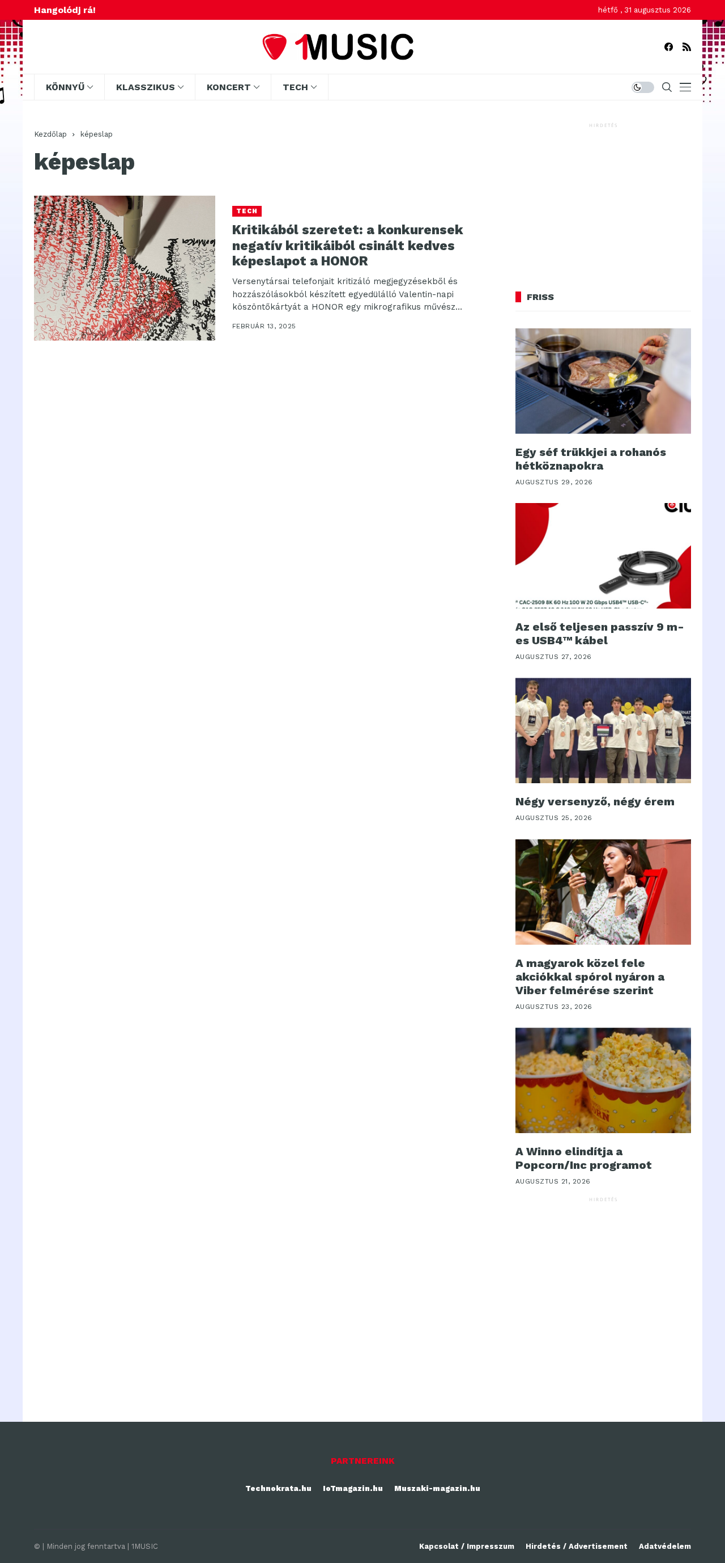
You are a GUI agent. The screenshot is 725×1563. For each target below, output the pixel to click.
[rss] (687, 47)
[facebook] (668, 47)
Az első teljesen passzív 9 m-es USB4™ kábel (599, 633)
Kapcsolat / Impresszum (466, 1546)
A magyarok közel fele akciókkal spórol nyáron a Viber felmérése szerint (589, 976)
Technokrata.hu (278, 1488)
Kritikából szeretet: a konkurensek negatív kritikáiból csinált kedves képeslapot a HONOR (347, 245)
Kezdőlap (50, 134)
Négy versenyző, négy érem (595, 801)
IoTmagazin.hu (353, 1488)
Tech (247, 211)
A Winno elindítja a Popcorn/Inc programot (583, 1158)
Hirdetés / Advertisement (577, 1546)
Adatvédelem (665, 1546)
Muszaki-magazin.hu (437, 1488)
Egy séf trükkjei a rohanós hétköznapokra (590, 458)
